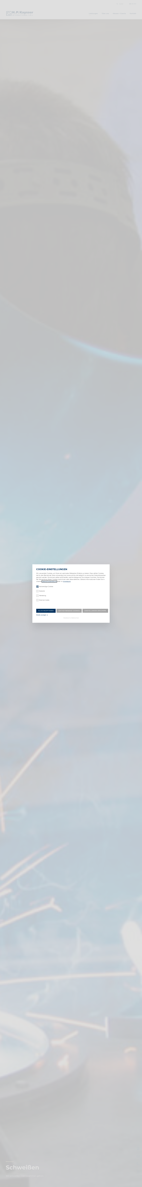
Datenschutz (75, 618)
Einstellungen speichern (95, 610)
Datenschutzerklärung (49, 581)
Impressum (67, 581)
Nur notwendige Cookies (69, 610)
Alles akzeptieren (46, 610)
